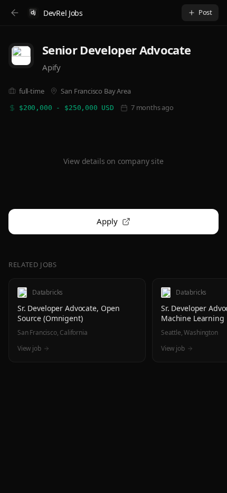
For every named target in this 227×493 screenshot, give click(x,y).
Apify (51, 67)
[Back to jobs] (14, 12)
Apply (107, 221)
